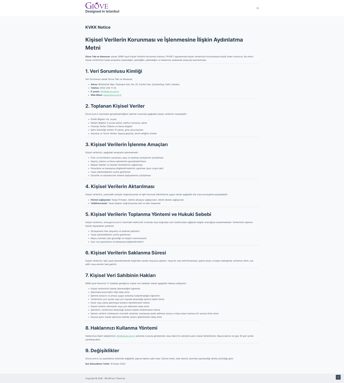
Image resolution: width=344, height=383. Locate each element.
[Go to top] (338, 377)
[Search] (258, 8)
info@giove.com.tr (109, 91)
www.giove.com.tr (112, 95)
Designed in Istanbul (102, 11)
